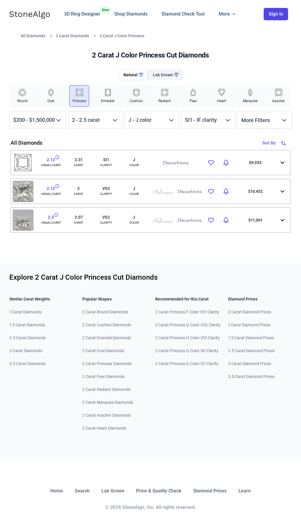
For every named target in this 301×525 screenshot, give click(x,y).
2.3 (51, 217)
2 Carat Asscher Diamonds (106, 415)
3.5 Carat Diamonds (27, 363)
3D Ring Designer (82, 12)
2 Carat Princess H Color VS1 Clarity (187, 337)
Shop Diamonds (131, 14)
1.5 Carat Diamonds (27, 325)
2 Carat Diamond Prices (249, 312)
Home (56, 491)
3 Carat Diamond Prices (249, 363)
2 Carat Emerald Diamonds (106, 337)
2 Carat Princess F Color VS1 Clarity (187, 312)
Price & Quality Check (159, 491)
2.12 (51, 159)
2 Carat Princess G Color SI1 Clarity (186, 350)
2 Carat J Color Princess (122, 35)
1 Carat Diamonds (25, 312)
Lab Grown (112, 491)
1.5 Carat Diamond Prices (251, 337)
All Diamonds (33, 35)
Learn (244, 491)
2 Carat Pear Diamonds (103, 376)
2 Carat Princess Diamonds (107, 363)
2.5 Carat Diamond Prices (251, 350)
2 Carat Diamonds (72, 35)
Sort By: (269, 143)
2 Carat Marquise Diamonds (107, 402)
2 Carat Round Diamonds (105, 312)
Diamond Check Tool (183, 14)
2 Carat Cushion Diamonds (106, 325)
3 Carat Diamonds (25, 350)
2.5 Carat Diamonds (27, 337)
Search (82, 491)
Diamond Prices (210, 491)
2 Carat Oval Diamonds (103, 350)
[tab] (133, 75)
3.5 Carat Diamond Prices (251, 376)
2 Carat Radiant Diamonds (106, 389)
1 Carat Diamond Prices (249, 325)
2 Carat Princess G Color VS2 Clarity (187, 325)
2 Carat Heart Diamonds (104, 428)
